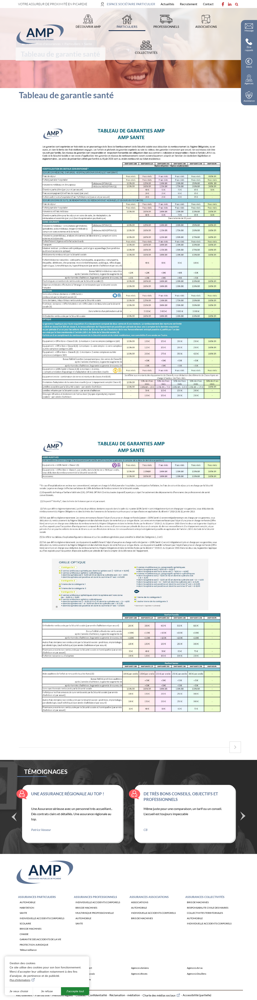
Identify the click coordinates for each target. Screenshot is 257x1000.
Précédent (14, 817)
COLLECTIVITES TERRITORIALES (205, 912)
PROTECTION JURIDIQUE (34, 944)
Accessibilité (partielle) (197, 995)
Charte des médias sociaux (159, 995)
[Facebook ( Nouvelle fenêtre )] (222, 4)
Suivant (243, 816)
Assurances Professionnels (95, 897)
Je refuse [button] (47, 991)
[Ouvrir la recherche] (236, 4)
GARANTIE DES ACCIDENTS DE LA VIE (40, 939)
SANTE (23, 912)
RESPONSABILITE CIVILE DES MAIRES (207, 907)
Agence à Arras (195, 968)
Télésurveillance (28, 949)
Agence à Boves (139, 973)
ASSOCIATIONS (139, 902)
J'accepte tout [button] (75, 991)
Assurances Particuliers (37, 897)
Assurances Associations (149, 897)
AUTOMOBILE (28, 902)
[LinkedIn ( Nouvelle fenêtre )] (229, 4)
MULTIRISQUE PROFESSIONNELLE (94, 912)
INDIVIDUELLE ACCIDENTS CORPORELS (42, 918)
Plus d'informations (20, 980)
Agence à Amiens (140, 968)
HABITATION (27, 907)
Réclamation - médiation (124, 995)
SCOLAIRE (25, 923)
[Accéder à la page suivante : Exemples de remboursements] (235, 747)
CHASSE (24, 934)
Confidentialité (97, 995)
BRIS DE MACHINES (30, 928)
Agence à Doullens (196, 973)
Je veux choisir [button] (18, 991)
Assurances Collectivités (204, 897)
